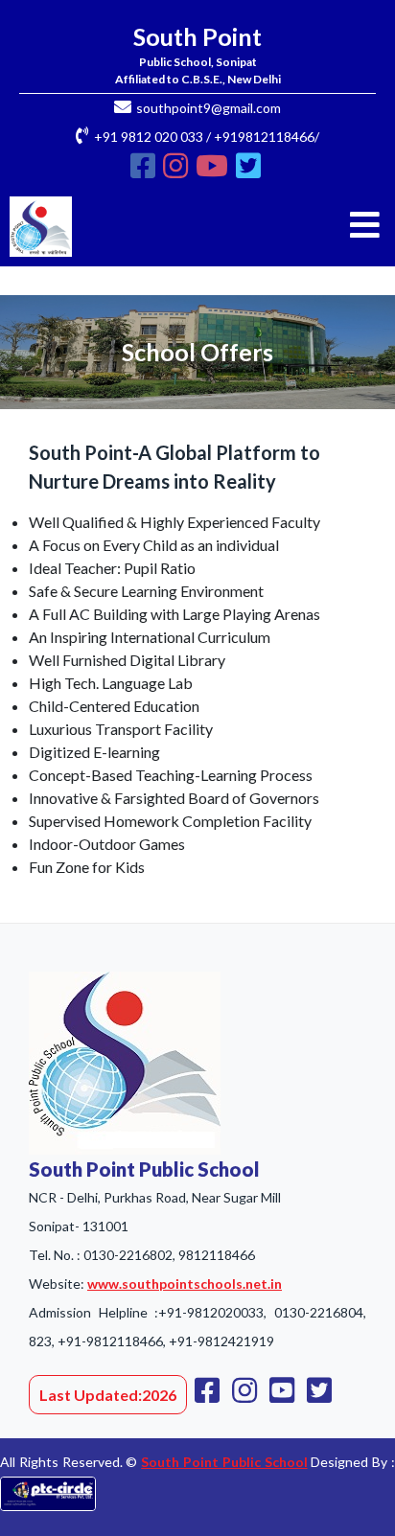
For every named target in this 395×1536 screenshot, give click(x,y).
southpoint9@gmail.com (208, 108)
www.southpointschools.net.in (184, 1283)
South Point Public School (224, 1462)
